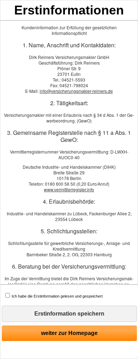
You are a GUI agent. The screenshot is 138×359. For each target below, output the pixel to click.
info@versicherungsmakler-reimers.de (76, 91)
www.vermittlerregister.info (69, 189)
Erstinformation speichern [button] (69, 314)
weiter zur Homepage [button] (69, 333)
